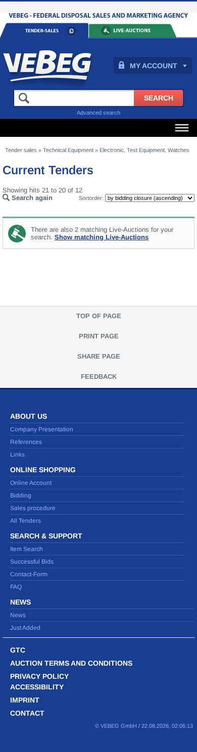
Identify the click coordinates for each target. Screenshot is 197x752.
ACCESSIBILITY (37, 687)
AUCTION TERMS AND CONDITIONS (71, 663)
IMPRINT (24, 700)
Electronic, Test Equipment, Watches (144, 150)
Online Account (31, 482)
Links (17, 454)
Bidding (20, 495)
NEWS (20, 602)
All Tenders (25, 520)
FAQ (16, 586)
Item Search (26, 549)
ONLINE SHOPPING (43, 470)
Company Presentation (41, 429)
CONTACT (27, 713)
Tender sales (21, 150)
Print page (99, 336)
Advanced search (98, 113)
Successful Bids (32, 561)
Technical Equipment (68, 150)
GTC (17, 650)
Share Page (98, 356)
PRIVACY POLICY (39, 676)
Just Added (25, 627)
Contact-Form (28, 574)
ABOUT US (28, 416)
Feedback (99, 376)
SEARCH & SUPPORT (46, 536)
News (18, 615)
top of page (98, 316)
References (26, 441)
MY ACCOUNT (153, 66)
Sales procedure (33, 508)
